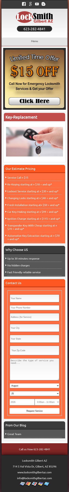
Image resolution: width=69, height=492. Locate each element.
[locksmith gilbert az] (34, 24)
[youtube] (38, 5)
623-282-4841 (34, 29)
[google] (31, 5)
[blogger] (44, 5)
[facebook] (25, 5)
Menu (34, 41)
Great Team (14, 434)
